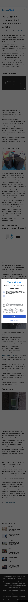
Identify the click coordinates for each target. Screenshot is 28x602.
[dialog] (14, 301)
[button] (14, 299)
